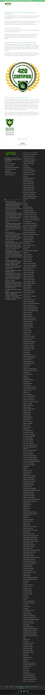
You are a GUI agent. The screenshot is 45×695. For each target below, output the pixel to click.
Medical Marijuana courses (28, 543)
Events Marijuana (26, 428)
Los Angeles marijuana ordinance (11, 260)
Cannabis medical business (28, 379)
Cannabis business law (27, 339)
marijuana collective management (23, 48)
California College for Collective (29, 281)
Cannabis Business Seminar (28, 345)
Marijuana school (26, 522)
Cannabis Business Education (10, 211)
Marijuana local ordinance (10, 280)
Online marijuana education (10, 169)
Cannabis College (26, 350)
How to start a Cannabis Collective (29, 450)
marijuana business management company (26, 47)
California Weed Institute (28, 325)
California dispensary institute (28, 292)
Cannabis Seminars (27, 385)
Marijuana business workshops (29, 497)
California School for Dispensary (29, 317)
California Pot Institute (27, 314)
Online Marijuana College (28, 169)
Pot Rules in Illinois (26, 606)
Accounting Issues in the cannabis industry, (16, 102)
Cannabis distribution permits (28, 363)
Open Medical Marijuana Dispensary (30, 579)
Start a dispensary (26, 624)
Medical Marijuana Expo (27, 548)
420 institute (25, 205)
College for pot (26, 392)
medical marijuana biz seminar (29, 533)
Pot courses (25, 595)
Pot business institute (27, 588)
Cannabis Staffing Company (28, 190)
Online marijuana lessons (28, 570)
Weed (24, 637)
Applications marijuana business (29, 228)
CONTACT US (21, 688)
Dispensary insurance (27, 416)
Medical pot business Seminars (29, 559)
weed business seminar (27, 648)
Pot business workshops (28, 593)
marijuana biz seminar (27, 472)
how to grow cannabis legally (28, 434)
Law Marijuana (26, 466)
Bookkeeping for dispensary (28, 241)
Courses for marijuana (27, 394)
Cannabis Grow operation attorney (29, 368)
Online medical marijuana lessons (29, 572)
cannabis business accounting (10, 103)
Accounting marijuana (27, 221)
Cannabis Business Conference (29, 337)
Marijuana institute (26, 515)
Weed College (26, 653)
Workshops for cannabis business (29, 677)
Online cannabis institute (28, 564)
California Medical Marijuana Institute (30, 308)
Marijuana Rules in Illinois (28, 521)
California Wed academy (28, 321)
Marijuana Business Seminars (29, 495)
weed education (26, 659)
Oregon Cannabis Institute (28, 172)
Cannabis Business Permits (10, 201)
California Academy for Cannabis (29, 263)
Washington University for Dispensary (30, 635)
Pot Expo (25, 599)
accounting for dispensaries (10, 101)
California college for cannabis (29, 279)
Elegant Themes (19, 693)
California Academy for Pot (28, 268)
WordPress (31, 693)
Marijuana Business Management (29, 192)
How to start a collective (10, 232)
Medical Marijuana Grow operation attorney (31, 550)
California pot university (27, 316)
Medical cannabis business (28, 528)
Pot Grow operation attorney (28, 601)
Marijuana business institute (28, 484)
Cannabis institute (26, 372)
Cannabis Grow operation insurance (30, 370)
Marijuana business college (28, 479)
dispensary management (27, 16)
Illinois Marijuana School (28, 179)
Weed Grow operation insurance (29, 664)
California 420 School (27, 259)
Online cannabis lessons (27, 566)
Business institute (26, 247)
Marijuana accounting (27, 470)
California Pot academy (27, 312)
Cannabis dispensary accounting (29, 356)
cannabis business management (11, 45)
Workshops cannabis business (29, 675)
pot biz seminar (26, 581)
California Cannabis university (28, 277)
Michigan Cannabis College (28, 185)
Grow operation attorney (28, 430)
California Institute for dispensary (29, 296)
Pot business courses (27, 586)
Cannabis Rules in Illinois (28, 383)
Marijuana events (26, 508)
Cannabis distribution (27, 359)
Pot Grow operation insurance (29, 602)
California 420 (26, 252)
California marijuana (27, 297)
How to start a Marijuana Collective (30, 457)
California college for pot (28, 285)
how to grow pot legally (27, 437)
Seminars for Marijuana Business (29, 617)
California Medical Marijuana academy (30, 307)
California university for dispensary (29, 319)
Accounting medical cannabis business (30, 225)
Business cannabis (26, 243)
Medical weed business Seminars (29, 561)
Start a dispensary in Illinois (28, 626)
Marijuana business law (27, 486)
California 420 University (27, 261)
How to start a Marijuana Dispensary (30, 459)
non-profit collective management (20, 109)
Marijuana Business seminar (28, 493)
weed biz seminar (26, 639)
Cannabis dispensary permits (28, 357)
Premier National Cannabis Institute (30, 154)
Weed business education (28, 646)
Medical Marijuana (36, 16)
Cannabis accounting (27, 330)
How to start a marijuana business (16, 98)
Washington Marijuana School (29, 178)
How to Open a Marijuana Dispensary (30, 445)
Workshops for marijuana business (30, 679)
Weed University (26, 672)
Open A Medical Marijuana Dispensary (23, 17)
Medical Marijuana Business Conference (31, 535)
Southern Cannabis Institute (28, 181)
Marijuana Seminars (27, 524)
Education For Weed (27, 427)
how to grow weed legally (28, 439)
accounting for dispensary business (22, 101)
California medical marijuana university (30, 310)
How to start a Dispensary (28, 453)
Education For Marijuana (28, 423)
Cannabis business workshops (29, 348)
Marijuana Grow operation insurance (30, 513)
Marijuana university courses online (30, 526)
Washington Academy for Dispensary (30, 628)
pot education (26, 597)
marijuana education (27, 504)
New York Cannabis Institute (28, 183)
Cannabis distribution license (10, 172)
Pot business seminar (27, 590)
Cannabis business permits (28, 343)
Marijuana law (8, 171)
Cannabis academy (26, 328)
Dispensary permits (27, 419)
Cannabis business (26, 334)
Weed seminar (26, 668)
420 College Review (27, 167)
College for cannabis (27, 390)
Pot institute (25, 604)
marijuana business (27, 473)
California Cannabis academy (28, 272)
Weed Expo (25, 661)
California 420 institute (9, 165)
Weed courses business (27, 657)
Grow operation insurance (28, 432)
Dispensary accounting (9, 174)
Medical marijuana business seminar (30, 537)
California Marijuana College (28, 161)
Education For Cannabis (27, 421)
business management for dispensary (30, 44)
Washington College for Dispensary (30, 630)
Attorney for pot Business (28, 236)
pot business (25, 582)
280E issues (27, 99)
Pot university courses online (28, 610)
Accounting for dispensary (10, 163)
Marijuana (25, 468)
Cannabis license (26, 377)
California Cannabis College (28, 163)
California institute (26, 294)
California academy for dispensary (29, 265)
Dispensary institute (27, 414)
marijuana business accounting (14, 106)
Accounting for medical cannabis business (31, 217)
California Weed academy (28, 323)
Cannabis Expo (26, 367)
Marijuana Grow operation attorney (30, 512)
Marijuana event (26, 506)
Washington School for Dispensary (29, 633)
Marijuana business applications (29, 477)
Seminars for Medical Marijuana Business (31, 619)
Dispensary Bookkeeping (28, 405)
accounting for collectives (35, 99)
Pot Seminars (25, 608)
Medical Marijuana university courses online (31, 557)
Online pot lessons (26, 573)
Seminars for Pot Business (28, 621)
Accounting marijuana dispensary (29, 223)
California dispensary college (28, 290)
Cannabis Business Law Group (29, 156)
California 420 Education (28, 256)
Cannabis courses (26, 352)
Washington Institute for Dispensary (30, 632)
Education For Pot (26, 425)
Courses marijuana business (28, 397)
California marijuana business (28, 301)
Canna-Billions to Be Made (10, 249)
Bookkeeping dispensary (28, 239)
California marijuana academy (29, 299)
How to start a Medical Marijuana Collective (31, 461)
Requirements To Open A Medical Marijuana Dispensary (20, 13)
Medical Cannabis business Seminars (30, 530)
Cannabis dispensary (27, 354)
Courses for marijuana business (29, 396)
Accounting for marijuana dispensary (12, 167)
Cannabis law (25, 376)
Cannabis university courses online (29, 387)
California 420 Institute (27, 257)
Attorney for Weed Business (28, 237)
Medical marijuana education (28, 546)
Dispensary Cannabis (27, 410)
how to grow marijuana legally (29, 436)
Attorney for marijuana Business (29, 232)
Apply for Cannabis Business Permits (30, 196)
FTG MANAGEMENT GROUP (11, 16)
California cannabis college (28, 274)
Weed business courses (13, 28)
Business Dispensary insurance (29, 245)
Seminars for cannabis (27, 613)
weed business (36, 30)
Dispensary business (27, 407)
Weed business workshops (28, 652)
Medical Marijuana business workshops (30, 541)
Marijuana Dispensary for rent (29, 187)
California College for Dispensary (29, 283)
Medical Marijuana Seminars (28, 555)
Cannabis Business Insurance (28, 189)
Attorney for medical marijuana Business (31, 234)
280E (24, 99)
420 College (25, 165)
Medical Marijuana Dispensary (10, 17)
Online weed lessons (27, 575)
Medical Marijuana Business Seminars (30, 539)
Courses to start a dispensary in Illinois (30, 401)
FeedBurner (25, 144)
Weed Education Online (9, 241)
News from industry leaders (13, 199)
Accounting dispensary (27, 207)
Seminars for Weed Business (28, 623)
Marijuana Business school (28, 492)
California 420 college (27, 254)
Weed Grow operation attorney (29, 663)
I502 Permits (25, 176)
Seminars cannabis (26, 612)
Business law (25, 248)
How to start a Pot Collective (28, 463)
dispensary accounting (14, 105)
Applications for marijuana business (30, 227)
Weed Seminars (26, 670)
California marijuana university (29, 305)
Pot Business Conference (28, 584)
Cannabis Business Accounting (29, 170)
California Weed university (28, 327)
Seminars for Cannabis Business (29, 615)
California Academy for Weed (28, 270)
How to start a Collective (28, 452)
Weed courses (16, 31)
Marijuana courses (26, 502)
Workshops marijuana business (29, 681)
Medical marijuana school (28, 553)
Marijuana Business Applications (29, 198)
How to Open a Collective (28, 441)
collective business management (23, 45)
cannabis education (27, 365)
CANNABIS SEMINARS (19, 686)
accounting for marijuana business (29, 214)
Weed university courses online (29, 673)
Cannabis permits (26, 381)
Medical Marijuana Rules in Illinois (29, 552)
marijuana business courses (28, 483)
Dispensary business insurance (29, 408)
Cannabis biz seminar (27, 332)
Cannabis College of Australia (28, 194)
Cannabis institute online (28, 374)
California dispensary (27, 288)
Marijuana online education (28, 519)
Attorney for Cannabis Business (29, 230)
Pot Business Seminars (27, 592)
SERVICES (11, 686)
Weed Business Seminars (28, 650)
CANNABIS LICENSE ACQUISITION (31, 686)
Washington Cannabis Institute (29, 174)
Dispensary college (26, 412)
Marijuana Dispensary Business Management (20, 42)
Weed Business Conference (28, 643)
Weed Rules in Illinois (27, 666)
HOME (7, 686)
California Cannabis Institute (28, 158)
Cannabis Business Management (29, 159)
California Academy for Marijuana (29, 267)
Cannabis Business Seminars (28, 347)
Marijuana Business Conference (29, 481)
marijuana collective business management (25, 108)
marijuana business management (11, 47)
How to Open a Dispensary (28, 443)
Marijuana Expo (26, 510)
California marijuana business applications (31, 303)
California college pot (27, 287)
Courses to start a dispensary (28, 399)
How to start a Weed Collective (29, 464)
